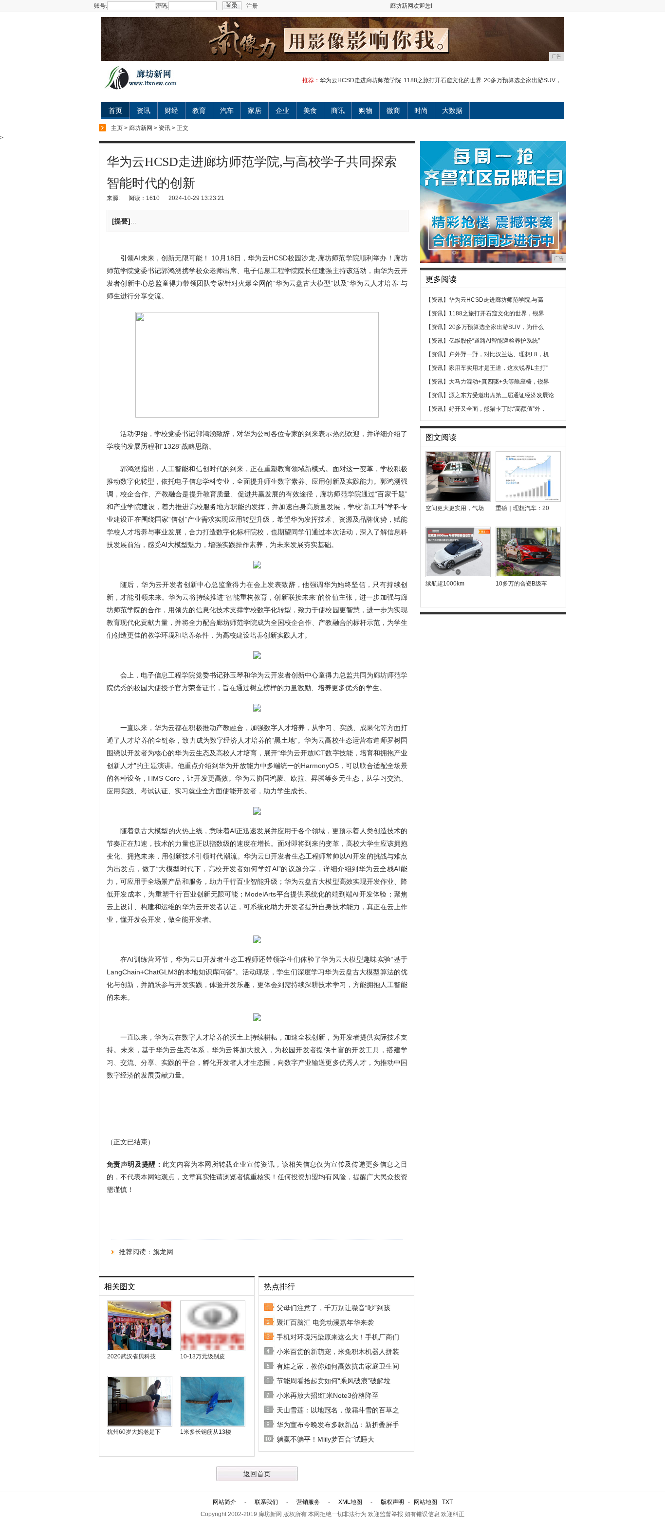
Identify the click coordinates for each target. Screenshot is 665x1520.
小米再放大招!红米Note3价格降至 (328, 1395)
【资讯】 (437, 299)
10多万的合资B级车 (521, 583)
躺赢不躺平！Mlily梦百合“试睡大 (325, 1439)
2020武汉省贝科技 (131, 1356)
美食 (310, 110)
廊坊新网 (140, 128)
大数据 (452, 110)
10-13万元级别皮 (202, 1356)
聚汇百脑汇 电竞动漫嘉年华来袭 (325, 1322)
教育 (199, 110)
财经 (171, 110)
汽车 (227, 110)
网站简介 (224, 1502)
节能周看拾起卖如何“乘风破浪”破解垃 (333, 1381)
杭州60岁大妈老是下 (134, 1431)
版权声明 (392, 1502)
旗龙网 (163, 1252)
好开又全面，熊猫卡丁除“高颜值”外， (497, 408)
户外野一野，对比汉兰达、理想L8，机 (499, 354)
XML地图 (350, 1502)
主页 (117, 128)
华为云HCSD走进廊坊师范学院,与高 (496, 299)
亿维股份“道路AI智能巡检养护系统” (494, 340)
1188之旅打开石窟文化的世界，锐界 (496, 313)
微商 (393, 110)
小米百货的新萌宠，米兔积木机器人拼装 (338, 1351)
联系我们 (266, 1502)
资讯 (143, 110)
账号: (100, 5)
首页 (115, 110)
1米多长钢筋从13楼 (205, 1431)
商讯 (338, 110)
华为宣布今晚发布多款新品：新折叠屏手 (338, 1424)
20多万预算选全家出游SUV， (522, 80)
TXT (447, 1502)
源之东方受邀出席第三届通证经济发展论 (501, 395)
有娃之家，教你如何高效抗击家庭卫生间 (338, 1366)
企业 (282, 110)
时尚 (421, 110)
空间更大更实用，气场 (454, 508)
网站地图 (425, 1502)
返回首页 (257, 1474)
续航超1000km (444, 583)
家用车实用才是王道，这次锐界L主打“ (498, 368)
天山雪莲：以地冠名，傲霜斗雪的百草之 (338, 1410)
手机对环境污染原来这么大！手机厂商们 (338, 1337)
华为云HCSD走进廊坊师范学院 (360, 80)
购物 (365, 110)
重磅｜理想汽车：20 (522, 508)
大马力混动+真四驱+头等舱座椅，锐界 (499, 381)
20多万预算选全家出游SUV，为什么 (496, 327)
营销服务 (308, 1502)
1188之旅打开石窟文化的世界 (442, 80)
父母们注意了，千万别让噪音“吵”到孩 (333, 1308)
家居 (254, 110)
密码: (161, 5)
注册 (252, 5)
